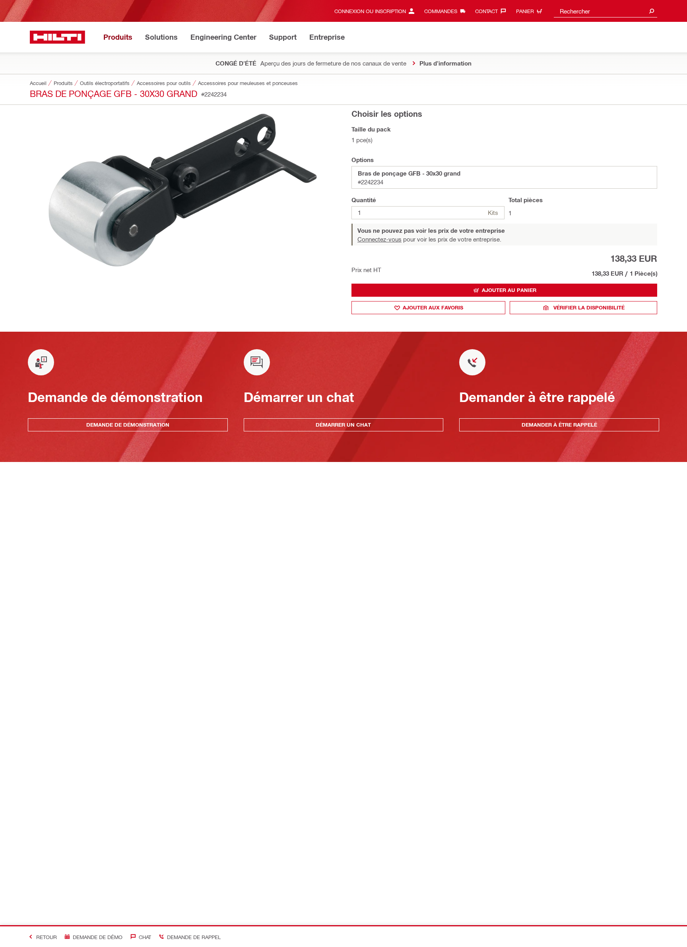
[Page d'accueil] (57, 37)
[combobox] (605, 10)
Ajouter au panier (509, 290)
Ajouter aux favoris (433, 307)
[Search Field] (651, 10)
